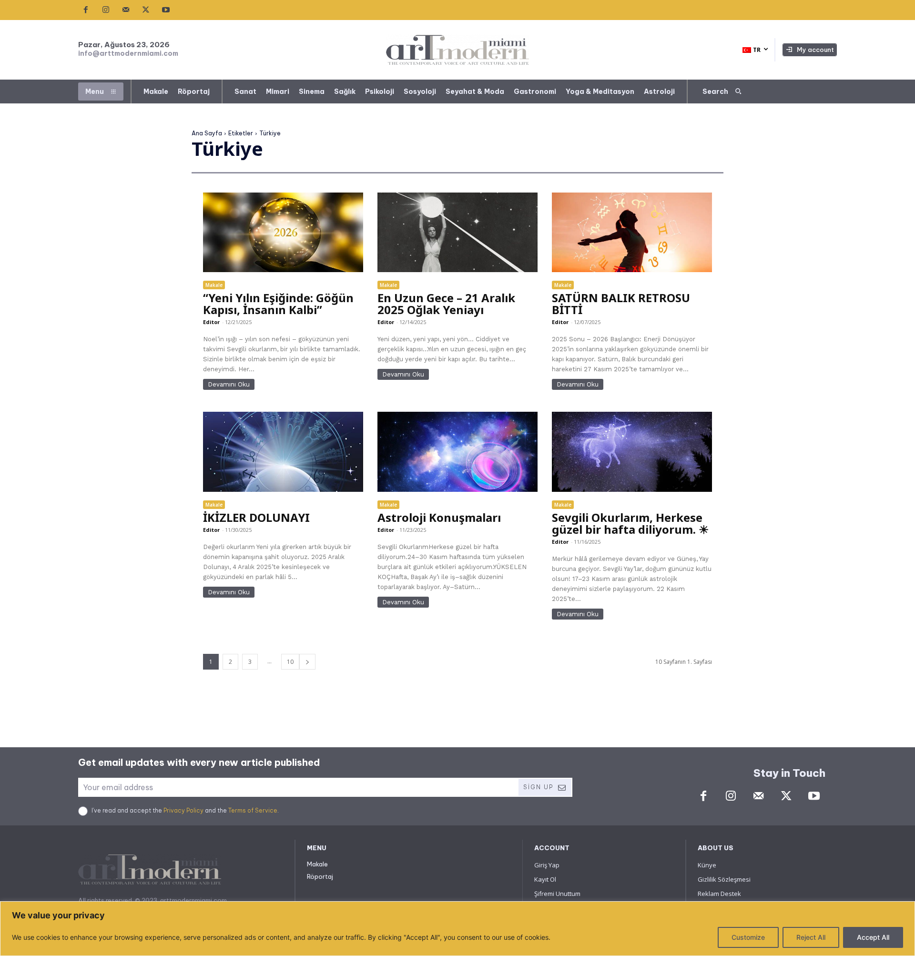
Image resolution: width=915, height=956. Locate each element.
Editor (211, 321)
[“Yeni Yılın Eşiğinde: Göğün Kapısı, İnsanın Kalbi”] (283, 233)
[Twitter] (145, 10)
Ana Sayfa (207, 133)
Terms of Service (252, 810)
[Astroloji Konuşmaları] (457, 452)
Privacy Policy (183, 810)
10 (290, 662)
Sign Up (538, 787)
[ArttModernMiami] (457, 49)
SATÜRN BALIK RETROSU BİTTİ (621, 303)
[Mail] (125, 10)
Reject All (810, 937)
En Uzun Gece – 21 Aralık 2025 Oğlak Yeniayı (446, 303)
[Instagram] (105, 10)
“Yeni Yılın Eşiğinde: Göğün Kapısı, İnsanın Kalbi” (278, 303)
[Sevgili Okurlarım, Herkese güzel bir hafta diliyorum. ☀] (632, 452)
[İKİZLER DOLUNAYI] (283, 452)
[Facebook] (85, 10)
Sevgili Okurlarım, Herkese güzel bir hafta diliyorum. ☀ (630, 523)
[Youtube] (165, 10)
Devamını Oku (229, 384)
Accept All (873, 937)
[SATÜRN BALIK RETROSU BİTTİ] (632, 233)
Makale (214, 285)
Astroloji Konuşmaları (439, 517)
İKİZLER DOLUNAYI (256, 517)
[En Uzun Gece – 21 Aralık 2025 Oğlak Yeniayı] (457, 233)
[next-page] (307, 662)
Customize (748, 937)
